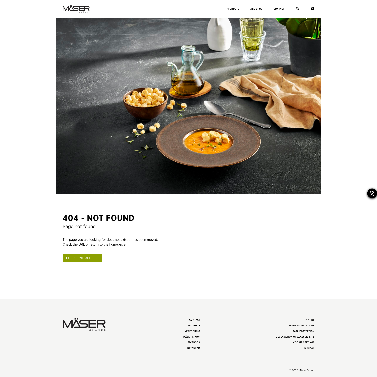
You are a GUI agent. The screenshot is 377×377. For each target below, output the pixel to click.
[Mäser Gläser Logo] (76, 9)
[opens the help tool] (372, 193)
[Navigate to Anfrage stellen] (312, 9)
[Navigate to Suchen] (297, 9)
